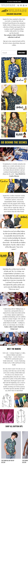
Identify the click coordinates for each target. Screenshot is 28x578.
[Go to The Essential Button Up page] (11, 445)
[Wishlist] (21, 5)
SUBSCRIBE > (22, 52)
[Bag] (23, 5)
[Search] (18, 5)
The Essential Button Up (7, 460)
